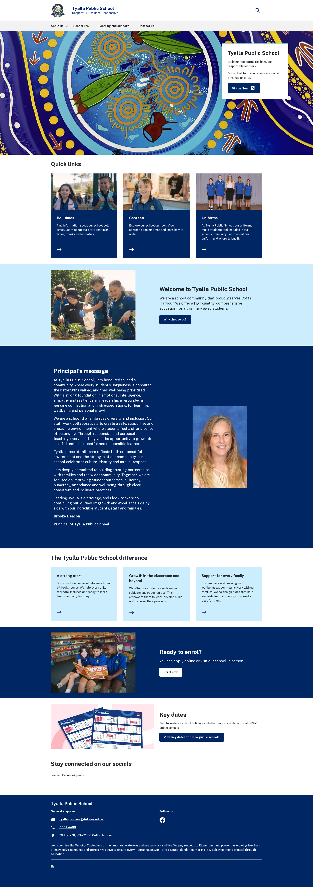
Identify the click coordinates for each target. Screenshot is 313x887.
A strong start (69, 576)
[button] (59, 26)
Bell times (65, 218)
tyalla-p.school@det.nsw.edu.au (81, 819)
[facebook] (162, 822)
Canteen (136, 218)
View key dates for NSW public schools (192, 737)
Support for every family (223, 576)
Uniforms (210, 218)
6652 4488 (67, 827)
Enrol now (171, 672)
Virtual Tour (246, 87)
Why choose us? (175, 319)
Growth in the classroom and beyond (154, 578)
